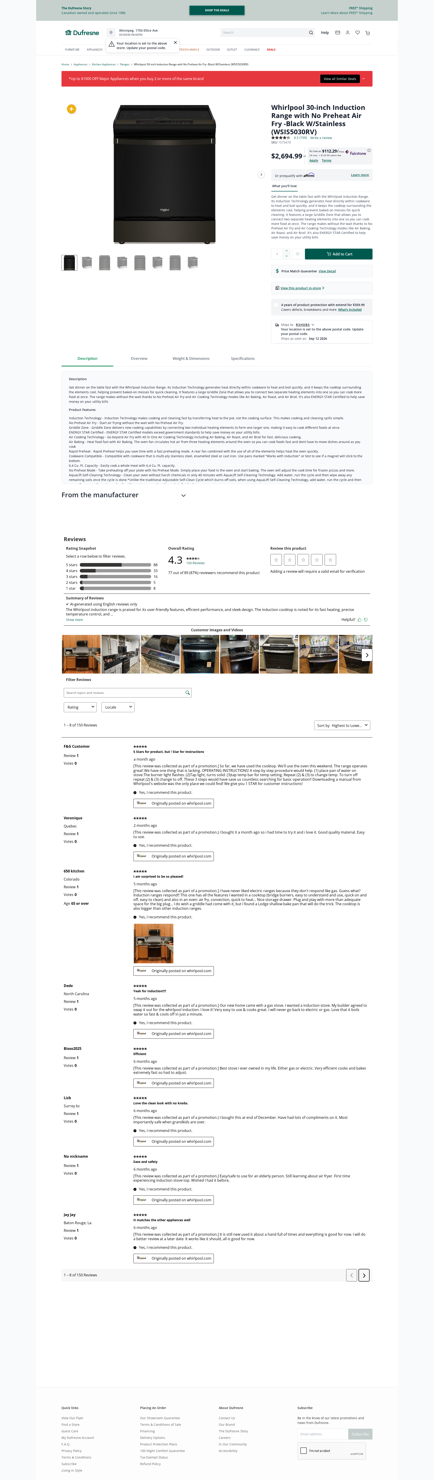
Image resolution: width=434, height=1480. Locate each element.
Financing (147, 1431)
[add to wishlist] (297, 254)
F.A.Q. (65, 1444)
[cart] (367, 32)
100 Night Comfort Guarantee (162, 1451)
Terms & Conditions (76, 1457)
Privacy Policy (71, 1451)
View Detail (327, 271)
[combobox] (267, 32)
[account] (347, 32)
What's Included (350, 309)
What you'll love (284, 186)
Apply (313, 160)
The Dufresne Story (233, 1431)
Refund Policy (150, 1464)
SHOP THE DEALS (217, 10)
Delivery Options (152, 1437)
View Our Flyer (72, 1418)
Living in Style (71, 1470)
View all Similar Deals (340, 79)
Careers (225, 1437)
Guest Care (69, 1431)
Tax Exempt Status (154, 1457)
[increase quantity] (286, 251)
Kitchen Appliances (104, 64)
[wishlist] (357, 32)
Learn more (360, 175)
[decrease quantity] (286, 256)
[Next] (261, 174)
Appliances (80, 64)
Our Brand (227, 1424)
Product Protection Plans (158, 1444)
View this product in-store (301, 288)
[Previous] (67, 174)
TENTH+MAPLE (189, 50)
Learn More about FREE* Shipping (347, 13)
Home (65, 64)
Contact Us (227, 1418)
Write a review (321, 137)
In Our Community (233, 1444)
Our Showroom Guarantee (160, 1418)
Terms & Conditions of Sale (160, 1424)
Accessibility (228, 1451)
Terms (326, 160)
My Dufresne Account (77, 1437)
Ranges (125, 64)
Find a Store (70, 1424)
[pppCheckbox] (276, 304)
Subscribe (69, 1464)
